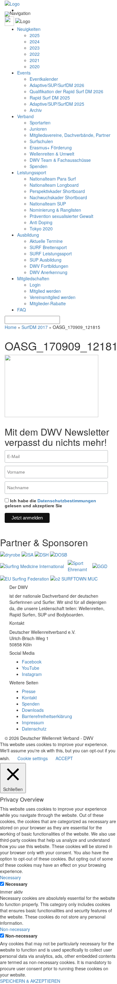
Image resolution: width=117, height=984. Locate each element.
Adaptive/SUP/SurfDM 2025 (57, 104)
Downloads (33, 710)
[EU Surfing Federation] (25, 578)
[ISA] (28, 554)
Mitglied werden (45, 291)
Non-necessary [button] (15, 929)
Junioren (38, 129)
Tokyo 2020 (41, 228)
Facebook (31, 661)
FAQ (21, 309)
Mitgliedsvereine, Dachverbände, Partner (70, 135)
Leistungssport (31, 172)
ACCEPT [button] (64, 758)
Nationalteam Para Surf (53, 179)
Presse (29, 691)
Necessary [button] (10, 877)
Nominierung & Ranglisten (55, 210)
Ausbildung (28, 235)
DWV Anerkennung (48, 272)
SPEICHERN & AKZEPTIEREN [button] (30, 981)
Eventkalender (44, 79)
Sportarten (40, 122)
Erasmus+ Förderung (51, 147)
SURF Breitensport (48, 247)
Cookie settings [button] (32, 758)
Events (24, 73)
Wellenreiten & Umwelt (52, 154)
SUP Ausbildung (45, 260)
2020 (35, 66)
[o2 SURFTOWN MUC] (74, 578)
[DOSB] (58, 554)
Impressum (33, 722)
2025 (35, 35)
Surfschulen (41, 141)
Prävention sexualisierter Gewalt (61, 216)
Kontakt (29, 697)
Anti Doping (41, 222)
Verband (25, 116)
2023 (35, 48)
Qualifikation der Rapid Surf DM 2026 (66, 91)
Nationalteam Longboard (54, 185)
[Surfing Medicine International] (32, 565)
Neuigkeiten (29, 29)
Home (11, 327)
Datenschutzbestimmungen (66, 500)
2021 (35, 60)
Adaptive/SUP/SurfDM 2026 (57, 85)
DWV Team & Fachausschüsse (60, 160)
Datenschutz (34, 729)
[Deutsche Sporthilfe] (42, 554)
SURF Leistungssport (51, 253)
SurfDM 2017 (35, 327)
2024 (35, 41)
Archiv (36, 110)
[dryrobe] (11, 554)
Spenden (38, 166)
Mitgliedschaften (33, 278)
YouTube (30, 668)
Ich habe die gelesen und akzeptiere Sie (50, 503)
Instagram (32, 674)
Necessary (16, 884)
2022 (35, 54)
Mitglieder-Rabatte (48, 303)
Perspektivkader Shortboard (57, 191)
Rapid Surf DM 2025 (50, 97)
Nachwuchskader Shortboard (58, 197)
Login (35, 285)
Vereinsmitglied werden (53, 297)
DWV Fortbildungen (49, 266)
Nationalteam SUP (48, 203)
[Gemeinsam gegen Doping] (99, 565)
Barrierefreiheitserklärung (47, 716)
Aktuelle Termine (46, 241)
